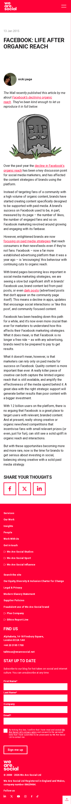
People (8, 532)
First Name (10, 681)
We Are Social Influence (21, 564)
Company (9, 704)
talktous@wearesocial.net (19, 651)
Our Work (9, 519)
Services (9, 513)
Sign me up (15, 749)
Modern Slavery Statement (19, 593)
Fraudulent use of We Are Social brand (26, 606)
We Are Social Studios (20, 551)
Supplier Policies (14, 600)
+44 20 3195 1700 (13, 645)
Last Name (10, 692)
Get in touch (11, 545)
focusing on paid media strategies (27, 241)
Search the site (12, 574)
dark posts (31, 290)
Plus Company (15, 613)
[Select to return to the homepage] (10, 6)
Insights (8, 526)
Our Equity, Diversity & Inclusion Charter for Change (34, 581)
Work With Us (11, 538)
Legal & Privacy (13, 587)
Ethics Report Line (17, 619)
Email (7, 715)
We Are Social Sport (19, 558)
